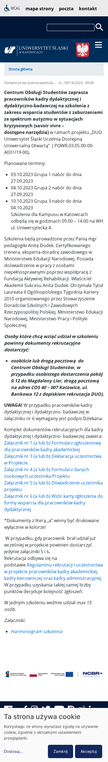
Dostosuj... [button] (13, 751)
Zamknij (60, 751)
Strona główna (20, 69)
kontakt (88, 9)
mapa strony (39, 9)
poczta (66, 9)
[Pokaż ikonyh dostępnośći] (12, 7)
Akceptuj (89, 751)
